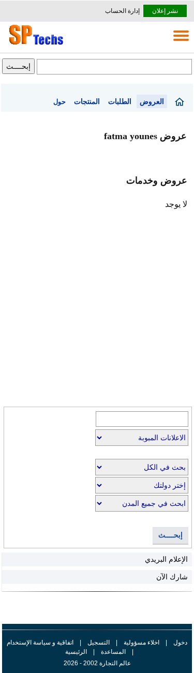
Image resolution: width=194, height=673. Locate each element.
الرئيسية (76, 651)
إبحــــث (170, 535)
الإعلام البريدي (166, 559)
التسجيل (98, 642)
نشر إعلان (165, 10)
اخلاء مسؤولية (141, 642)
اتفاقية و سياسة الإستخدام (40, 642)
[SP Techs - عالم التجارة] (34, 44)
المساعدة (113, 651)
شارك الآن (172, 577)
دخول (180, 642)
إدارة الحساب (122, 10)
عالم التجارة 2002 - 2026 (97, 663)
